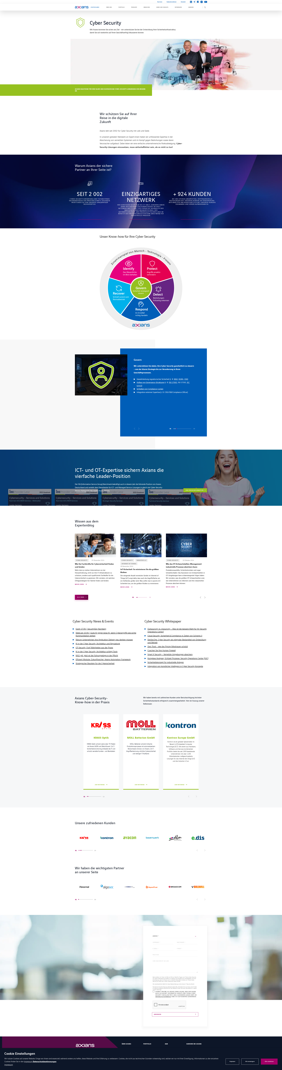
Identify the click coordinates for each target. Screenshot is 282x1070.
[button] (134, 429)
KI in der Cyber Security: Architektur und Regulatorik (98, 643)
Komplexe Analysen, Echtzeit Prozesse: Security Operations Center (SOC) (177, 658)
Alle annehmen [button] (269, 1061)
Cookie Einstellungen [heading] (19, 1054)
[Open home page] (81, 7)
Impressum (28, 1061)
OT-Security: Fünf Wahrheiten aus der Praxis (94, 647)
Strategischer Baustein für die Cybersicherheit (95, 663)
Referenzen (178, 7)
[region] (141, 392)
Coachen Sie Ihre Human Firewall (161, 650)
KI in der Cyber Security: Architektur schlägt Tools (96, 651)
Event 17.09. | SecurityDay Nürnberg (91, 628)
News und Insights (162, 7)
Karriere (159, 2)
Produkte (134, 7)
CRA (186, 379)
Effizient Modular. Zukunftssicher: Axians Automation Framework (103, 659)
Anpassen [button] (232, 1061)
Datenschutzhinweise (163, 996)
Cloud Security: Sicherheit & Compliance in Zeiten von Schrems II (174, 635)
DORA (181, 379)
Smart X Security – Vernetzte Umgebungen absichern (170, 654)
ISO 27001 (173, 382)
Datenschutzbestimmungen (44, 1061)
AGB (166, 1044)
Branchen (147, 7)
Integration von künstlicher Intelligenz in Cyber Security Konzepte (175, 666)
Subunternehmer (172, 2)
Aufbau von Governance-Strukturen (150, 382)
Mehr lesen (79, 584)
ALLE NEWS (80, 597)
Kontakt (183, 2)
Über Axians (126, 1044)
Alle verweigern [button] (250, 1061)
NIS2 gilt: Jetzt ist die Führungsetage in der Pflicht (97, 655)
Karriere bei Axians (193, 1044)
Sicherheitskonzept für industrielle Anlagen (165, 662)
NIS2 (176, 379)
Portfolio (121, 7)
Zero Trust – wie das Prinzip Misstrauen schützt (167, 646)
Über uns (109, 7)
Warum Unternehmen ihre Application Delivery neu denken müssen (104, 639)
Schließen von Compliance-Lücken (150, 389)
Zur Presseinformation (194, 490)
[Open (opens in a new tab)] (84, 838)
